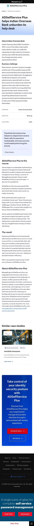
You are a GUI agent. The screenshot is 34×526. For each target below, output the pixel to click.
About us (7, 458)
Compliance (15, 461)
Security (6, 461)
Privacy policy (26, 461)
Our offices (27, 469)
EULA (14, 458)
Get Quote (16, 438)
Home (4, 11)
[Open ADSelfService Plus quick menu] (31, 523)
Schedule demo (16, 431)
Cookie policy (10, 465)
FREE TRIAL (14, 523)
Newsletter (6, 469)
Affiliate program (22, 465)
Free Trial (8, 514)
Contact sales (17, 469)
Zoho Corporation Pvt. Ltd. (16, 484)
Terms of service (24, 458)
